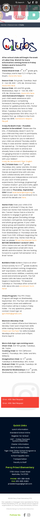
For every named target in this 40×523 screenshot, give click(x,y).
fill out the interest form (25, 240)
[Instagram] (36, 2)
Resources (12, 25)
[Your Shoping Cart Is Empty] (29, 2)
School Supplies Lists (20, 456)
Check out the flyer (10, 331)
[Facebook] (33, 2)
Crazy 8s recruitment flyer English (17, 161)
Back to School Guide (20, 447)
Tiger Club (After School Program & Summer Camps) (20, 451)
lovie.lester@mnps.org (22, 192)
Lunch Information (20, 429)
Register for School (20, 436)
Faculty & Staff (20, 462)
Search (20, 2)
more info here (15, 76)
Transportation (20, 459)
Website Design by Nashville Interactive (20, 509)
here (24, 197)
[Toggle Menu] (36, 8)
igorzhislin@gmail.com (12, 313)
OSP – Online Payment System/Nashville (20, 440)
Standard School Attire (20, 433)
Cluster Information (20, 444)
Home (3, 25)
